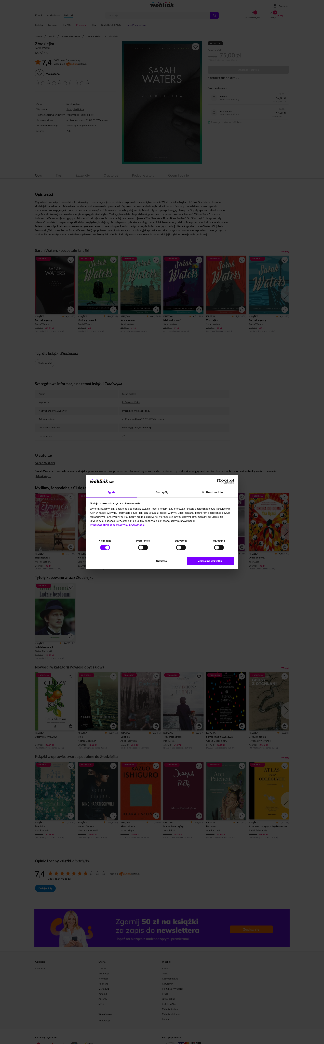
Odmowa (161, 560)
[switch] (143, 547)
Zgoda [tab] (111, 492)
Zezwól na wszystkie (210, 560)
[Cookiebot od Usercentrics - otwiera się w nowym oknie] (219, 481)
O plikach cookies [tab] (212, 492)
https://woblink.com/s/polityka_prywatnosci (117, 524)
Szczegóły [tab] (162, 492)
